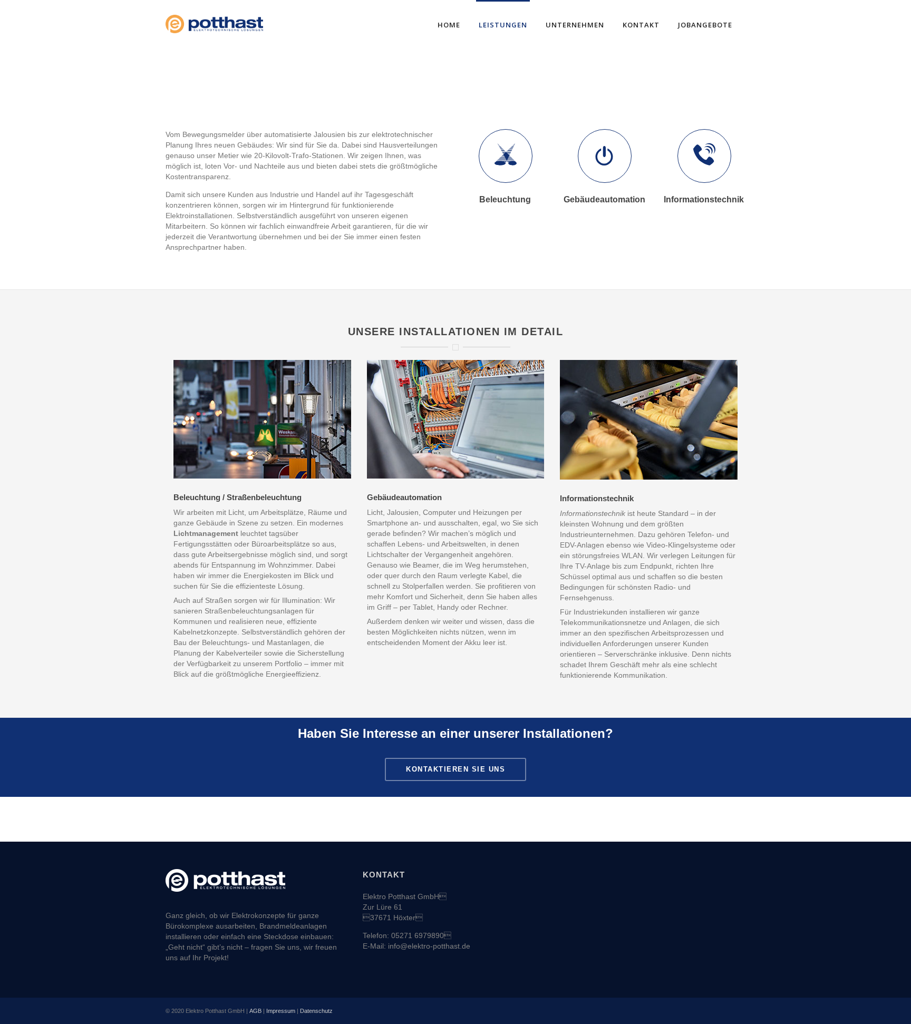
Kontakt (641, 25)
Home (449, 25)
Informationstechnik (597, 498)
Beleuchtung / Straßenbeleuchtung (237, 497)
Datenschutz (316, 1011)
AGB (255, 1011)
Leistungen (503, 25)
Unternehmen (575, 25)
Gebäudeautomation (404, 497)
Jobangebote (705, 25)
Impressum (280, 1011)
